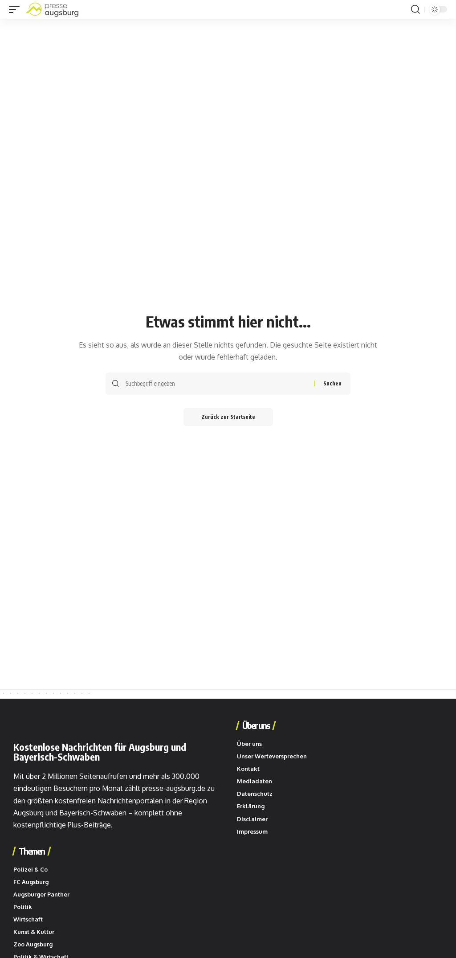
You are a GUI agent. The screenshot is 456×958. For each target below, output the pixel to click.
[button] (16, 9)
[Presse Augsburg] (52, 9)
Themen (32, 851)
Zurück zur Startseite (228, 416)
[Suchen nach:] (216, 384)
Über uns (255, 725)
